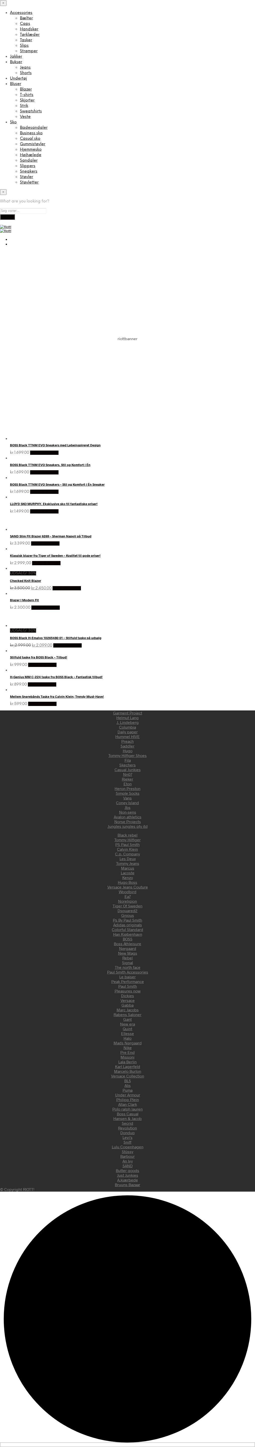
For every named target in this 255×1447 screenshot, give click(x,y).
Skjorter (27, 100)
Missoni (127, 1057)
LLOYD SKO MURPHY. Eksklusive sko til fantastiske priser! (54, 504)
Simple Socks (127, 793)
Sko (13, 122)
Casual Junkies (128, 769)
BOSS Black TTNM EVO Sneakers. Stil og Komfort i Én (50, 465)
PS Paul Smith (127, 844)
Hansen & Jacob (127, 1118)
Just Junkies (127, 1175)
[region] (127, 381)
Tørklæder (30, 35)
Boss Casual (127, 1113)
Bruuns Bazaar (127, 1184)
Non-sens (127, 812)
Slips (24, 46)
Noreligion (127, 901)
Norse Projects (127, 821)
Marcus (127, 868)
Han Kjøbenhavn (127, 934)
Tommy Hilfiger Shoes (127, 755)
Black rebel (127, 835)
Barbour (127, 1156)
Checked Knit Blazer (25, 581)
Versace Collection (127, 1076)
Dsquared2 (127, 910)
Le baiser (127, 976)
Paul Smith (127, 986)
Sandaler (29, 160)
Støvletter (29, 182)
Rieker (127, 779)
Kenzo (127, 877)
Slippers (27, 166)
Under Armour (127, 1094)
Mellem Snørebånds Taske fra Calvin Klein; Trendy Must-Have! (57, 697)
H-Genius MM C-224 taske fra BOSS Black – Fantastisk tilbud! (56, 677)
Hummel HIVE (127, 736)
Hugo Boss (127, 882)
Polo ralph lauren (127, 1109)
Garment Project (127, 712)
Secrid (127, 1123)
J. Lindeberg (128, 722)
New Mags (127, 953)
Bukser (16, 62)
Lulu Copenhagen (127, 1146)
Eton (128, 783)
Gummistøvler (32, 144)
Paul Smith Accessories (127, 972)
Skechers (127, 764)
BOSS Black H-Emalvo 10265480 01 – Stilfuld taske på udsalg (55, 638)
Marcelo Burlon (127, 1071)
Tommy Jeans (127, 863)
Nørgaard (127, 948)
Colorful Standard (127, 929)
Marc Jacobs (128, 1009)
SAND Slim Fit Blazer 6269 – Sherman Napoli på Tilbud (50, 536)
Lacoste (127, 872)
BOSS (127, 938)
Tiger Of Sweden (127, 905)
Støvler (26, 177)
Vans (127, 797)
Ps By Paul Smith (127, 920)
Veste (25, 117)
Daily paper (128, 731)
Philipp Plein (127, 1099)
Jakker (16, 56)
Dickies (127, 995)
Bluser (15, 84)
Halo (127, 1038)
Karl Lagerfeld (127, 1066)
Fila (128, 760)
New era (127, 1024)
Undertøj (18, 78)
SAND (128, 1165)
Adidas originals (127, 924)
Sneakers (28, 171)
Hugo (127, 750)
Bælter (26, 18)
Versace (128, 1000)
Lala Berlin (127, 1061)
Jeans (25, 67)
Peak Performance (127, 981)
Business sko (31, 133)
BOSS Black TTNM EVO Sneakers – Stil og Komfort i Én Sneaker (57, 484)
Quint (127, 1028)
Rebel (127, 957)
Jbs (127, 807)
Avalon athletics (127, 816)
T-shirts (26, 95)
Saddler (127, 746)
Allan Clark (127, 1104)
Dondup (127, 1132)
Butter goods (127, 1170)
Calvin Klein (127, 849)
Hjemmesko (31, 149)
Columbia (127, 727)
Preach (127, 741)
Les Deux (128, 858)
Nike (128, 1047)
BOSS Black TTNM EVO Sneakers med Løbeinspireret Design (55, 445)
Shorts (26, 73)
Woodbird (127, 891)
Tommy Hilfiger (127, 839)
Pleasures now (128, 990)
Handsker (29, 29)
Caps (25, 24)
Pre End (127, 1052)
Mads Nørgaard (128, 1042)
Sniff (127, 1142)
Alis (128, 1085)
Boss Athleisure (127, 943)
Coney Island (127, 802)
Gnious (127, 915)
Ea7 (128, 896)
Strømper (29, 51)
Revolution (127, 1127)
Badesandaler (34, 128)
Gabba (127, 1005)
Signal (127, 962)
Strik (24, 106)
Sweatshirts (31, 111)
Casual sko (30, 139)
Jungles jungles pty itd (128, 826)
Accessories (21, 13)
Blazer (26, 89)
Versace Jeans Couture (127, 887)
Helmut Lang (127, 717)
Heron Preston (127, 788)
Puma (127, 1090)
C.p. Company (127, 853)
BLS (127, 1080)
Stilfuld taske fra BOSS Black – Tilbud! (38, 657)
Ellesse (127, 1033)
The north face (127, 967)
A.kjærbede (127, 1179)
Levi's (127, 1137)
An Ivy (128, 1161)
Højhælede (30, 155)
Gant (127, 1019)
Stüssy (127, 1151)
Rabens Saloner (127, 1014)
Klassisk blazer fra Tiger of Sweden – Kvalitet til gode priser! (55, 556)
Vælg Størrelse (44, 453)
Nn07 (127, 774)
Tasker (26, 40)
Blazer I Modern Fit (24, 600)
